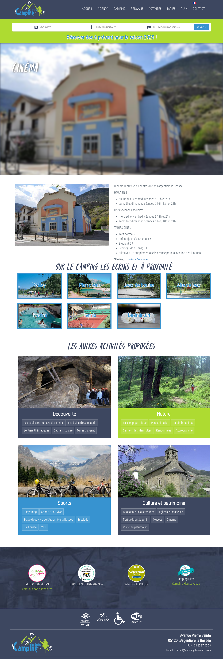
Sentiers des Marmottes (137, 430)
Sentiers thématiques (36, 430)
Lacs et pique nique (135, 423)
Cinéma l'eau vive (137, 259)
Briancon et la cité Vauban (139, 512)
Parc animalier (159, 423)
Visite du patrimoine (135, 527)
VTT (43, 527)
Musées (157, 519)
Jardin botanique (183, 423)
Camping (120, 8)
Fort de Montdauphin (135, 519)
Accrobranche (184, 430)
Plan (184, 8)
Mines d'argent (86, 430)
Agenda (103, 8)
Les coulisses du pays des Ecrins (44, 423)
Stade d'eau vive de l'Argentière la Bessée (48, 519)
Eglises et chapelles (171, 512)
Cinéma (171, 519)
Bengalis (137, 8)
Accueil (87, 8)
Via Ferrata (30, 527)
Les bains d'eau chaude (82, 423)
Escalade (83, 519)
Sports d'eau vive (51, 512)
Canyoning (30, 512)
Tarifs (171, 8)
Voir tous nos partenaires (37, 589)
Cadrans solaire (63, 430)
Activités (155, 8)
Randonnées (163, 430)
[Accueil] (31, 8)
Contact (199, 8)
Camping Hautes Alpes (186, 583)
